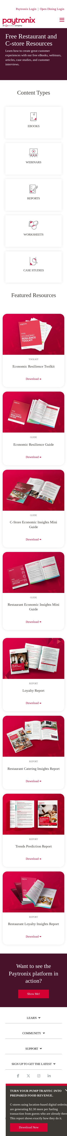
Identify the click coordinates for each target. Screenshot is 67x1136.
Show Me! (33, 994)
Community (31, 1033)
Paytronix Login (26, 9)
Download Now (29, 1127)
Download (32, 379)
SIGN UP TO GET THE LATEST (32, 1064)
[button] (61, 19)
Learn (32, 1018)
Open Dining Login (52, 9)
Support (31, 1048)
